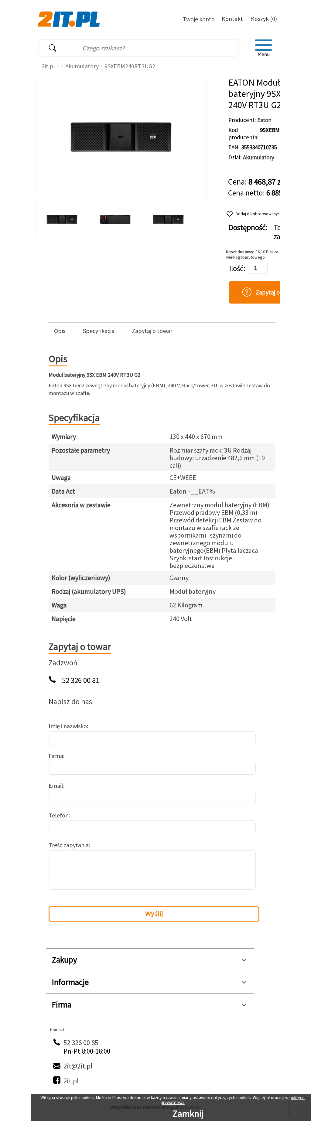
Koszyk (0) (264, 18)
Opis (59, 331)
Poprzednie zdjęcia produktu (42, 218)
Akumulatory (82, 66)
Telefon (59, 815)
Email (56, 785)
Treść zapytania (69, 845)
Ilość (236, 268)
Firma (56, 755)
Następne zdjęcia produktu (200, 218)
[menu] (263, 48)
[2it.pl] (69, 18)
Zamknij (188, 1113)
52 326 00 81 (80, 680)
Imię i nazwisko (68, 726)
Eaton (264, 120)
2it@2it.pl (77, 1066)
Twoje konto (199, 19)
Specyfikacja (98, 331)
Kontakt (232, 18)
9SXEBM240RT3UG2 (129, 66)
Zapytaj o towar (152, 331)
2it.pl (48, 66)
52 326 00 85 (80, 1042)
